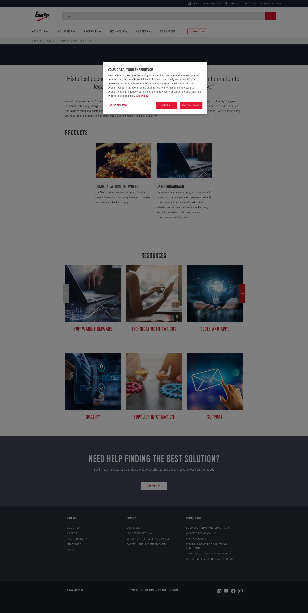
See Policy (142, 95)
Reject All (167, 105)
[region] (155, 88)
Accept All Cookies (191, 105)
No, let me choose (119, 105)
